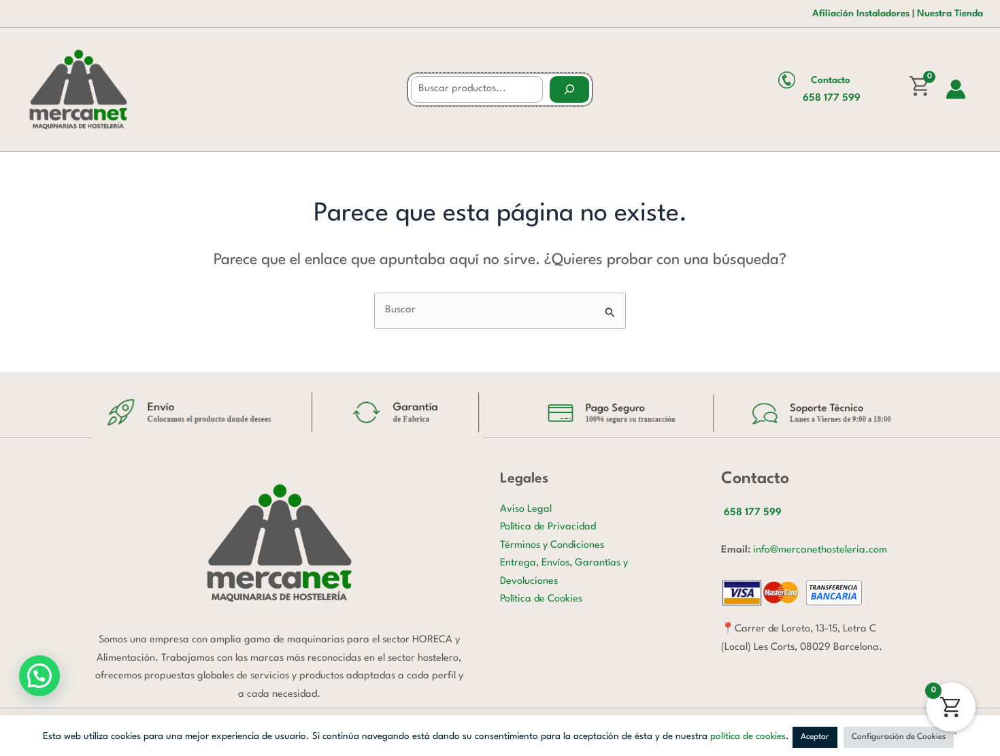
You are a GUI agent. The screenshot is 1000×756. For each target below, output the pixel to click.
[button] (39, 675)
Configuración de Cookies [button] (899, 737)
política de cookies (748, 736)
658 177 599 (832, 98)
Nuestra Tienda (950, 13)
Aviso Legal (526, 509)
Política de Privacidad (548, 527)
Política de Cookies (541, 599)
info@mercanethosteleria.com (820, 550)
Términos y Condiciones (552, 545)
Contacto (830, 80)
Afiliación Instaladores (861, 13)
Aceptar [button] (815, 737)
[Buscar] (569, 89)
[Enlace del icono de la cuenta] (956, 89)
